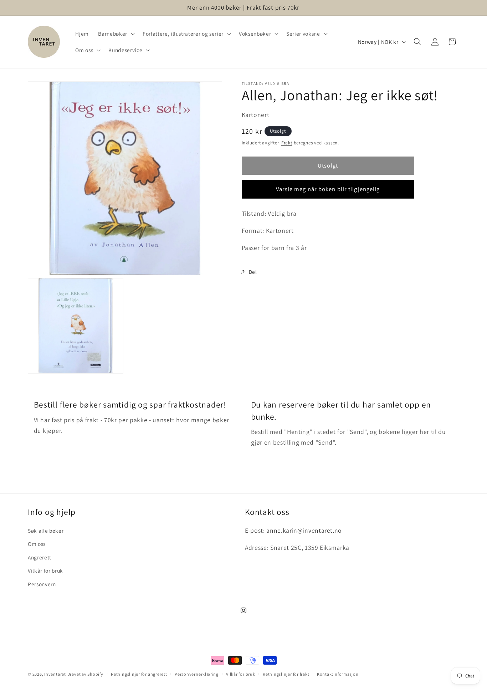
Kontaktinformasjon (338, 674)
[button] (115, 33)
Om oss (37, 543)
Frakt (286, 143)
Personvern (42, 584)
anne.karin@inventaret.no (304, 530)
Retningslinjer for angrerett (139, 674)
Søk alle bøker (45, 530)
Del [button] (253, 271)
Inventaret (55, 674)
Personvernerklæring (197, 674)
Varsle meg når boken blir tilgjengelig (328, 189)
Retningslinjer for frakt (286, 674)
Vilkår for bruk (45, 570)
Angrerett (39, 557)
